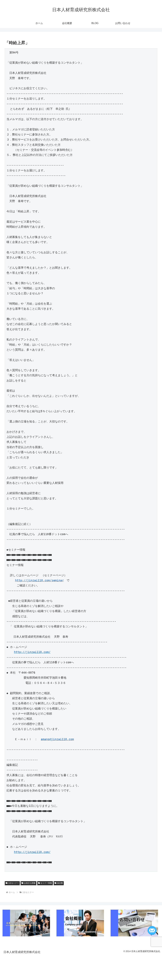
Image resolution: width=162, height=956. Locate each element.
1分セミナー (13, 883)
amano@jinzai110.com (57, 739)
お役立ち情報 (29, 883)
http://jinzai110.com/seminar (39, 580)
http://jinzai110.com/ (32, 652)
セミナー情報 (46, 883)
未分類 (60, 883)
